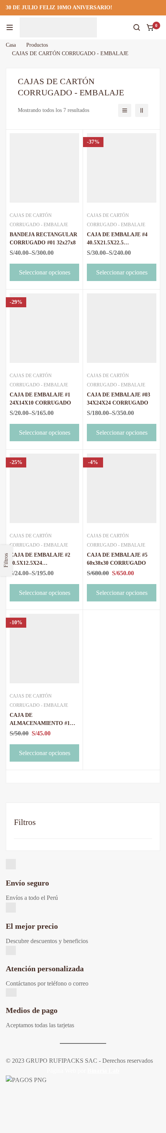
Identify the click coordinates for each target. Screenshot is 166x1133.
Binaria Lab (103, 1070)
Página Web (61, 1070)
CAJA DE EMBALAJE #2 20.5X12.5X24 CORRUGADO (40, 563)
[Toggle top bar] (158, 7)
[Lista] (124, 110)
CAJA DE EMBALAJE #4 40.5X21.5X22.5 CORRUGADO (117, 243)
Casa (11, 45)
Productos (37, 45)
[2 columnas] (141, 110)
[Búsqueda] (137, 27)
